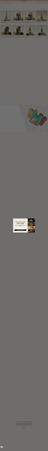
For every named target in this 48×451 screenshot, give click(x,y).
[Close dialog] (34, 219)
